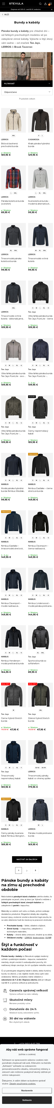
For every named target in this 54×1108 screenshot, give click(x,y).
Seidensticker (38, 937)
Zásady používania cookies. (22, 1083)
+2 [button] (21, 365)
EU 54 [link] (44, 768)
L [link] (42, 136)
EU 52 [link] (37, 768)
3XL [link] (40, 710)
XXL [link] (13, 136)
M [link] (36, 250)
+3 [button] (21, 480)
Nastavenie (27, 1090)
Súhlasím (27, 1100)
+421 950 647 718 (29, 1044)
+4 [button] (48, 308)
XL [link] (40, 193)
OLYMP (48, 937)
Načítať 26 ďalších (27, 859)
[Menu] (3, 3)
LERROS (28, 937)
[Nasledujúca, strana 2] (27, 870)
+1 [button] (21, 768)
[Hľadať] (40, 3)
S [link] (38, 136)
